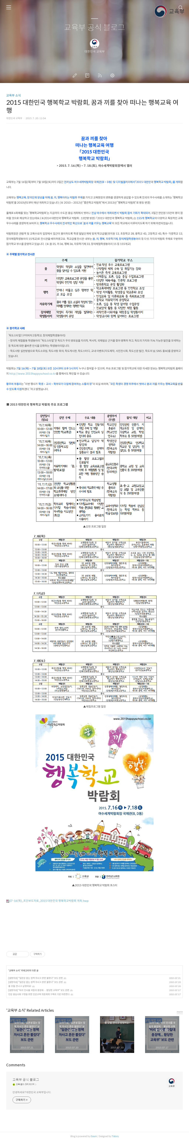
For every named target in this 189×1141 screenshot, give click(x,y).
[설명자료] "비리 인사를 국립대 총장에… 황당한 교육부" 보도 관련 (38, 990)
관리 (113, 75)
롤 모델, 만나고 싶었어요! (19, 986)
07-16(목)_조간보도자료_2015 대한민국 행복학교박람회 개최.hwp (49, 901)
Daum (94, 1136)
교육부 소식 (13, 95)
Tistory (115, 1136)
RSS (100, 75)
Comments (15, 1065)
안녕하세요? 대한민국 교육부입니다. (32, 1092)
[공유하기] (20, 954)
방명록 (88, 75)
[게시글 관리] (25, 954)
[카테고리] (8, 7)
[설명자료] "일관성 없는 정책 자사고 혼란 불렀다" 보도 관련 (35, 978)
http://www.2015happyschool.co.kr (32, 373)
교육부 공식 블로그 (94, 27)
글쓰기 (75, 75)
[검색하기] (180, 7)
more (180, 1011)
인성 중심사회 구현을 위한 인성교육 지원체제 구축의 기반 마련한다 (39, 994)
